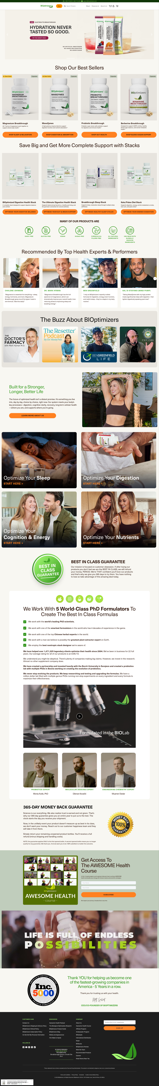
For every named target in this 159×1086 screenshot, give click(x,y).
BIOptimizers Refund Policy (31, 1029)
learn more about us (32, 415)
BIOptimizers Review (82, 1047)
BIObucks (79, 1044)
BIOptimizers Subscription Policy (32, 1032)
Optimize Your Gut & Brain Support (60, 212)
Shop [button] (59, 6)
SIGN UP (119, 1028)
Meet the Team (80, 1049)
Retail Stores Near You (83, 1058)
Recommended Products (83, 1052)
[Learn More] (79, 34)
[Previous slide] (4, 278)
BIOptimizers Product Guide (57, 1029)
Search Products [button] (71, 6)
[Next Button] (151, 34)
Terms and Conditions (65, 1074)
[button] (117, 6)
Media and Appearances (56, 1035)
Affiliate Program (81, 1029)
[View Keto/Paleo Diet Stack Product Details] (138, 176)
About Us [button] (103, 6)
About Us (79, 1023)
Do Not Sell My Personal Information (33, 1035)
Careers (78, 1055)
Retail (78, 1041)
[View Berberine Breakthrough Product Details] (138, 97)
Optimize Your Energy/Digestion (139, 212)
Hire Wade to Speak (55, 1038)
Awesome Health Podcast (57, 1023)
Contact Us (26, 1023)
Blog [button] (87, 6)
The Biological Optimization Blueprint (60, 1026)
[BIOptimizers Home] (47, 6)
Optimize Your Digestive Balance (20, 212)
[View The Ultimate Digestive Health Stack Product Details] (59, 176)
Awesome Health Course (83, 1026)
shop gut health (99, 135)
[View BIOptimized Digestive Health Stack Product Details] (20, 176)
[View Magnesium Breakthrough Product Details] (20, 97)
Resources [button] (95, 6)
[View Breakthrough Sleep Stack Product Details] (99, 176)
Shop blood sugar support (138, 135)
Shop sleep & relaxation (20, 135)
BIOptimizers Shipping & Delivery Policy (34, 1026)
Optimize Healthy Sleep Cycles (99, 212)
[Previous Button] (7, 34)
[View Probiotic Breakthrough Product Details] (99, 97)
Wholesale (79, 1035)
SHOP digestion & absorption (59, 135)
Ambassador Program (82, 1032)
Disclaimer (81, 1074)
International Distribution (83, 1038)
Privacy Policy (75, 1074)
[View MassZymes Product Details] (59, 97)
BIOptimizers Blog (54, 1032)
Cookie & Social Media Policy (92, 1074)
